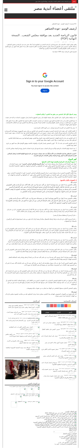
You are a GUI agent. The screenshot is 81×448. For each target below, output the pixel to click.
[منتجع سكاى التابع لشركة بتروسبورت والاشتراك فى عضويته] (19, 398)
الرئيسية (72, 24)
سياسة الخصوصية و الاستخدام (68, 444)
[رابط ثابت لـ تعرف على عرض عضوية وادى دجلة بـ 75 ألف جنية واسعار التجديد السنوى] (67, 368)
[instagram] (6, 1)
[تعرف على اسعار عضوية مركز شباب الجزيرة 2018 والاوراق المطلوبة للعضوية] (55, 422)
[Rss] (20, 1)
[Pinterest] (10, 1)
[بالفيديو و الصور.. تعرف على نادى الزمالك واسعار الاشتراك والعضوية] (37, 391)
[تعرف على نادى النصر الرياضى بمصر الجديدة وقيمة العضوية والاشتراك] (34, 402)
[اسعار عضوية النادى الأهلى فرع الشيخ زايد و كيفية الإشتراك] (31, 396)
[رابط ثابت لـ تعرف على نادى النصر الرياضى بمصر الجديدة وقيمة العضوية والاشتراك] (70, 355)
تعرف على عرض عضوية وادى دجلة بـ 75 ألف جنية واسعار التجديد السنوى (57, 417)
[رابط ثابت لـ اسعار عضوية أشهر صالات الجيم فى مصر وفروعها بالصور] (72, 341)
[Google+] (17, 1)
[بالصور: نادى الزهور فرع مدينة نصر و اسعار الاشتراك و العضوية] (33, 394)
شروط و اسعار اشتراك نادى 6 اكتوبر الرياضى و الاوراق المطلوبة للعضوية (57, 427)
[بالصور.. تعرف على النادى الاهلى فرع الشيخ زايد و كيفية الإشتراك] (24, 387)
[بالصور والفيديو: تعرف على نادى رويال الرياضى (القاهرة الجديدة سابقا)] (23, 391)
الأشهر (70, 312)
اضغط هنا (55, 51)
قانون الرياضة (50, 44)
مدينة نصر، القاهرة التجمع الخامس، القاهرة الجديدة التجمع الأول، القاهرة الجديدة (68, 436)
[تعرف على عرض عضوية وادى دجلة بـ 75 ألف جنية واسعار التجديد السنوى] (56, 416)
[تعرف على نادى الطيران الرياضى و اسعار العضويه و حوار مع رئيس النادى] (30, 391)
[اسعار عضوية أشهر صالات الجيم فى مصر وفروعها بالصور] (60, 419)
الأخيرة (59, 312)
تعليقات (47, 312)
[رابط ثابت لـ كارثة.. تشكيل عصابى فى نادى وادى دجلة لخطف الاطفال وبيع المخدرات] (68, 322)
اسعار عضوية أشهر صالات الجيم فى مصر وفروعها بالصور (61, 420)
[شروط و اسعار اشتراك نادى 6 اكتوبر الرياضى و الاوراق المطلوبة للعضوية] (56, 425)
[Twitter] (13, 1)
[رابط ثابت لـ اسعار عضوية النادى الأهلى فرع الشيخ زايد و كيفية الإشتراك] (67, 348)
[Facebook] (15, 1)
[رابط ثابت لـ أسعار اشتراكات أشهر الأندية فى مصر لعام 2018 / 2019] (66, 315)
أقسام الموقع (73, 430)
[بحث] (5, 9)
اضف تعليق (64, 41)
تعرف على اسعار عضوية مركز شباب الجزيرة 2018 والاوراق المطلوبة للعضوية (56, 424)
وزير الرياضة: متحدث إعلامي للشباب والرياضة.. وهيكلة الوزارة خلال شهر (53, 1)
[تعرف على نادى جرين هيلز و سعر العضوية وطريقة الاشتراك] (18, 394)
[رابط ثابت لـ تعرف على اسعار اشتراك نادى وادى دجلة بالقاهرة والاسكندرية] (67, 335)
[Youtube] (8, 1)
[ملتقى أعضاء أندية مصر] (55, 8)
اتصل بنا (57, 444)
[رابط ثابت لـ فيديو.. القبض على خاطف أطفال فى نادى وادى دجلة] (68, 328)
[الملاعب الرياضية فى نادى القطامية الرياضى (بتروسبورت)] (14, 404)
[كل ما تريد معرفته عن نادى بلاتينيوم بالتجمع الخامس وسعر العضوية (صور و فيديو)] (22, 402)
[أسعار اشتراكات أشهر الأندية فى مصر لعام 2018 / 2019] (61, 413)
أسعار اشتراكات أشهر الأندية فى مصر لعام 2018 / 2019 (62, 414)
